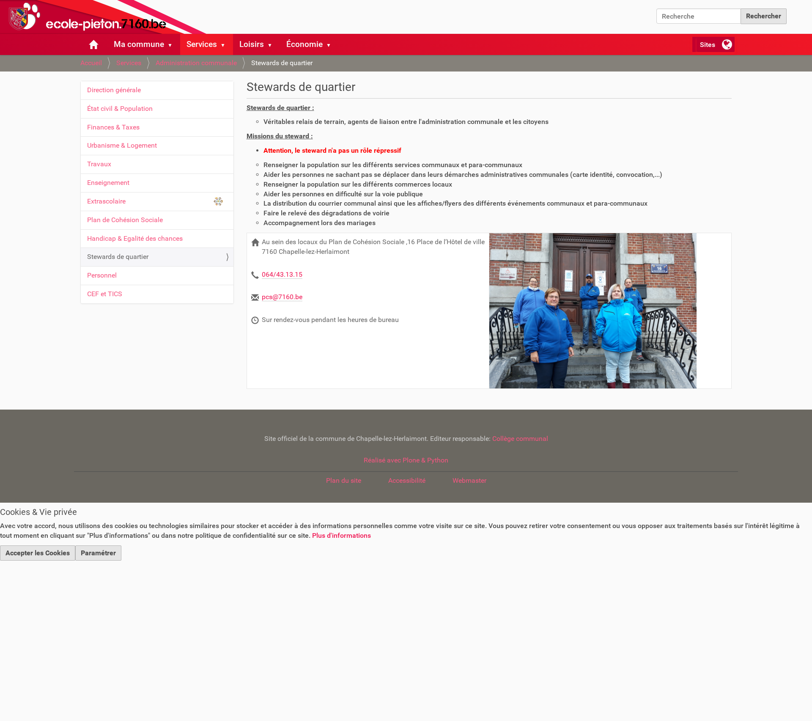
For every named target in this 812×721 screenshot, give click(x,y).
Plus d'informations (341, 535)
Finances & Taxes (113, 127)
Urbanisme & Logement (122, 145)
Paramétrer (98, 553)
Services (202, 44)
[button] (173, 44)
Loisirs (251, 44)
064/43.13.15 (282, 274)
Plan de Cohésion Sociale (125, 220)
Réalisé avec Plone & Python (406, 460)
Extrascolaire (106, 201)
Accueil (91, 63)
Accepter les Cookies (37, 553)
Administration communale (196, 63)
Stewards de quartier (117, 257)
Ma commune (139, 44)
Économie (304, 44)
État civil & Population (120, 109)
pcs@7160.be (282, 297)
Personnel (102, 275)
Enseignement (108, 183)
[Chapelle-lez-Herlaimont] (105, 17)
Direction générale (114, 90)
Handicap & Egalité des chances (135, 238)
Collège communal (520, 439)
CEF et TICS (104, 294)
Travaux (99, 164)
